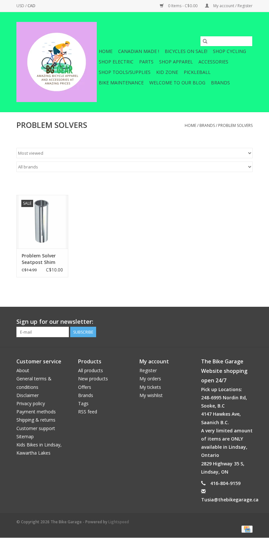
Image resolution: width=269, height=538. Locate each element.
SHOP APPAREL (176, 62)
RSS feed (87, 411)
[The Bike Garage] (56, 62)
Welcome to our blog (177, 82)
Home (106, 51)
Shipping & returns (35, 420)
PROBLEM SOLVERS (235, 125)
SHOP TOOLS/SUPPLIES (125, 72)
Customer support (35, 428)
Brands (220, 82)
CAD (31, 6)
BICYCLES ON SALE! (186, 51)
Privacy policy (30, 403)
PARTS (146, 62)
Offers (84, 387)
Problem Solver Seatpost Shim (39, 258)
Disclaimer (27, 395)
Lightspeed (118, 522)
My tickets (150, 387)
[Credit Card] (246, 528)
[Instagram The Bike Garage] (247, 322)
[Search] (205, 41)
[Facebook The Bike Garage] (235, 322)
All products (90, 370)
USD (20, 6)
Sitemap (25, 436)
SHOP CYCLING (229, 51)
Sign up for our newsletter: (54, 321)
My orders (150, 378)
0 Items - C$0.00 (182, 6)
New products (93, 378)
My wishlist (151, 395)
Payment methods (36, 411)
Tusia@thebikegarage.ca (230, 499)
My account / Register (232, 6)
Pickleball (197, 72)
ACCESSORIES (213, 62)
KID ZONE (167, 72)
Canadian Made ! (138, 51)
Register (148, 370)
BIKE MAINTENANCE (121, 82)
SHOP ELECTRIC (116, 62)
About (22, 370)
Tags (83, 403)
